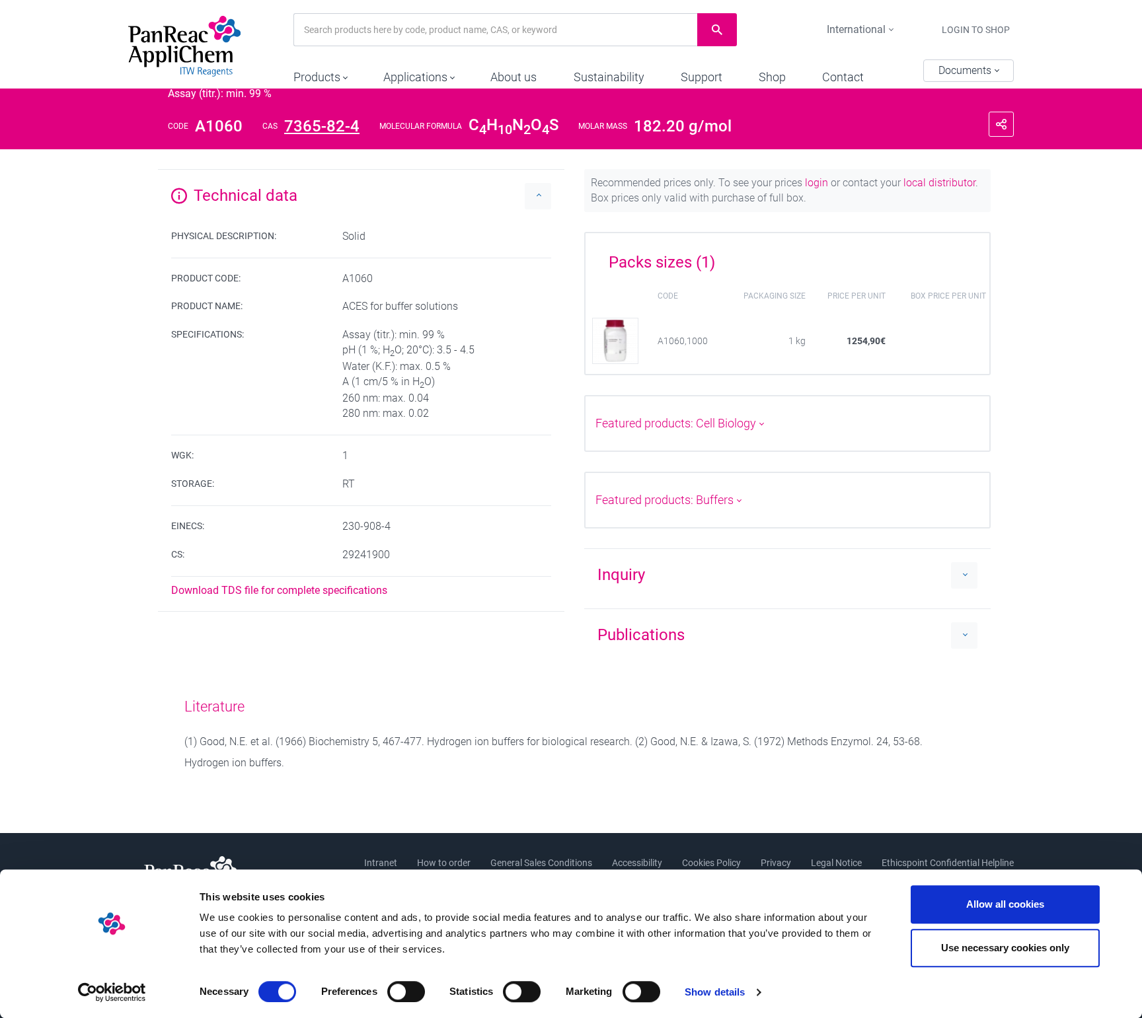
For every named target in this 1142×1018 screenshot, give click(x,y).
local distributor (939, 182)
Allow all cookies (1005, 904)
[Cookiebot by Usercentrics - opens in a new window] (112, 992)
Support (701, 77)
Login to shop (976, 29)
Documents (966, 70)
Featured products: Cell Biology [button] (677, 423)
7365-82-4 (322, 126)
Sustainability (609, 77)
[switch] (406, 991)
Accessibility (637, 862)
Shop (772, 77)
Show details (715, 992)
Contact (843, 77)
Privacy (776, 862)
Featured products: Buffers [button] (665, 500)
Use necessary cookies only (1005, 947)
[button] (320, 74)
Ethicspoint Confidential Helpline (948, 862)
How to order (444, 862)
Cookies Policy (711, 862)
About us (513, 77)
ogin (818, 182)
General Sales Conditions (541, 862)
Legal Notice (836, 862)
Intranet (380, 862)
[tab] (787, 257)
